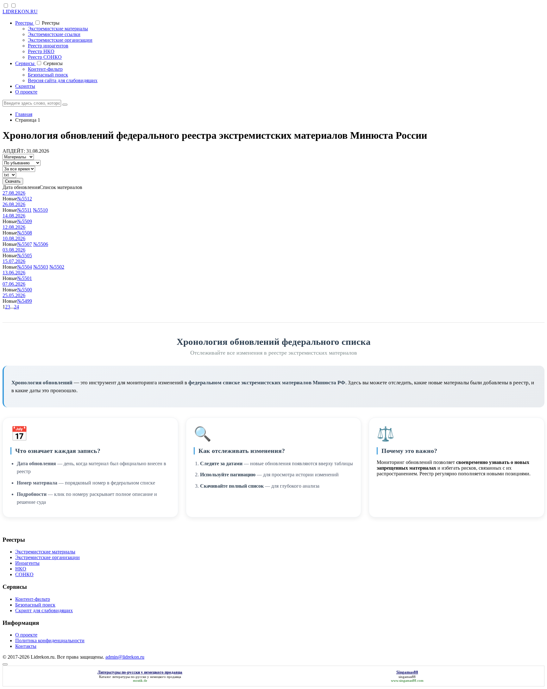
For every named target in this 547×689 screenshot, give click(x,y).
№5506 (40, 244)
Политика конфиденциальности (50, 640)
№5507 (24, 244)
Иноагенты (27, 563)
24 (16, 306)
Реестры (24, 23)
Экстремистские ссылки (54, 34)
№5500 (24, 289)
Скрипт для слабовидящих (44, 610)
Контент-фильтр (45, 69)
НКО (20, 568)
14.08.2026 (14, 215)
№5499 (24, 301)
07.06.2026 (14, 284)
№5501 (24, 278)
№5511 (24, 210)
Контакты (25, 646)
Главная (23, 114)
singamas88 (407, 677)
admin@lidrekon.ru (124, 657)
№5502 (56, 267)
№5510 (40, 210)
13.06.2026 (14, 272)
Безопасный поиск (48, 74)
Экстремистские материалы (58, 28)
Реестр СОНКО (45, 57)
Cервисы (25, 63)
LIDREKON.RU (20, 11)
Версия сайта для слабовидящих (62, 80)
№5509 (24, 221)
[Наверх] (5, 664)
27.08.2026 (14, 193)
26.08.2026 (14, 204)
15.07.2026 (14, 261)
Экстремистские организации (60, 40)
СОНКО (24, 574)
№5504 (24, 267)
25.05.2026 (14, 295)
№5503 (40, 267)
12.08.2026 (14, 227)
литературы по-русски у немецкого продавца (146, 677)
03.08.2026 (14, 250)
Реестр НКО (41, 51)
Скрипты (25, 86)
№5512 (24, 198)
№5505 (24, 255)
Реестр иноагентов (48, 45)
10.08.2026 (14, 238)
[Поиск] (64, 105)
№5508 (24, 232)
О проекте (26, 92)
